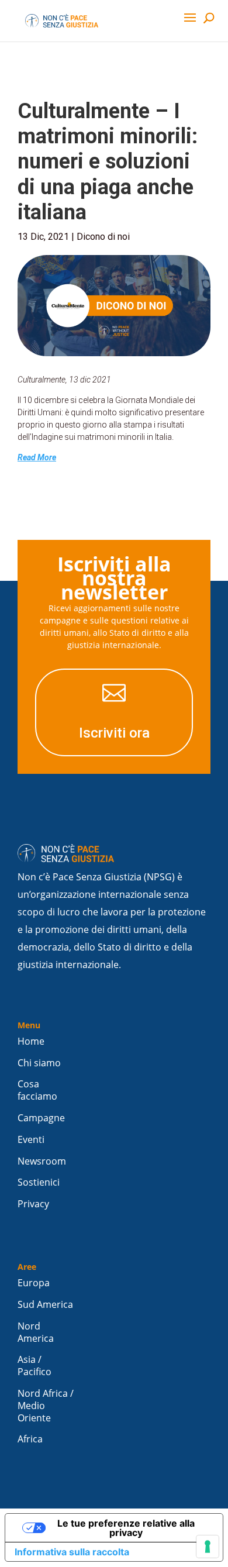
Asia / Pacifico (34, 1366)
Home (31, 1041)
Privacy (33, 1204)
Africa (30, 1439)
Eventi (31, 1140)
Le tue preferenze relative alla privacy (126, 1527)
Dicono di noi (103, 236)
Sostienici (39, 1182)
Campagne (41, 1118)
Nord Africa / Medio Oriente (46, 1405)
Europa (34, 1283)
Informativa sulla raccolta (72, 1552)
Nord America (36, 1332)
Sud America (45, 1305)
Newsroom (42, 1161)
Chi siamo (39, 1063)
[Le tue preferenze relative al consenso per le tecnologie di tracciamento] (207, 1546)
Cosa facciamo (37, 1090)
